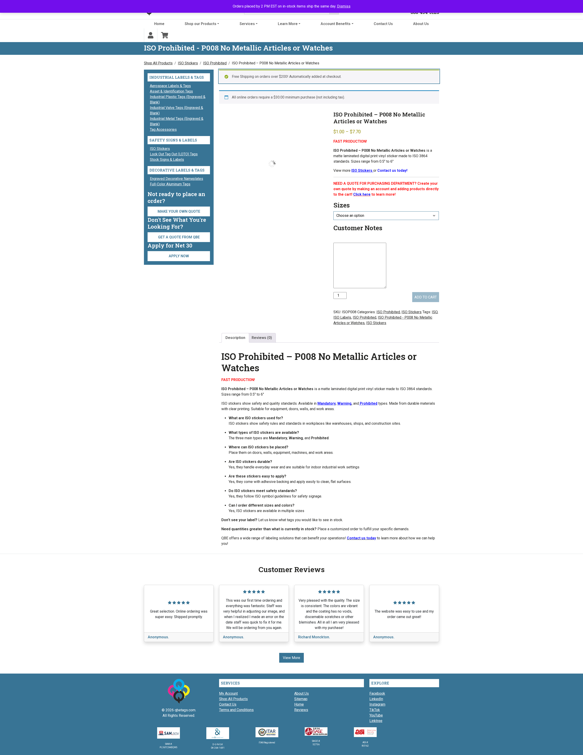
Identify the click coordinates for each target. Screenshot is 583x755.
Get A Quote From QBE (179, 237)
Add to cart (425, 297)
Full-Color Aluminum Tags (170, 184)
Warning (344, 403)
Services (247, 24)
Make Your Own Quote (179, 211)
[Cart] (164, 35)
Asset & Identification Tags (171, 91)
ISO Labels (342, 317)
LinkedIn (376, 699)
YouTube (376, 715)
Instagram (377, 704)
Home (159, 24)
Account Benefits (335, 24)
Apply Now (179, 256)
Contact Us (383, 24)
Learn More (288, 24)
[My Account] (150, 35)
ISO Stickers (188, 63)
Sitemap (300, 699)
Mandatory (326, 403)
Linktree (375, 721)
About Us (421, 24)
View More (291, 658)
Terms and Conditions (236, 710)
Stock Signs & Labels (167, 159)
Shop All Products (158, 63)
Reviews (301, 710)
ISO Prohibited (215, 63)
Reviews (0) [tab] (262, 338)
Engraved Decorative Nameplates (176, 179)
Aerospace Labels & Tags (170, 86)
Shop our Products (200, 24)
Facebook (377, 693)
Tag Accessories (163, 129)
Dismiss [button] (343, 6)
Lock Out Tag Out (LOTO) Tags (174, 154)
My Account (228, 693)
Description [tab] (235, 338)
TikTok (374, 710)
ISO (434, 312)
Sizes (342, 205)
